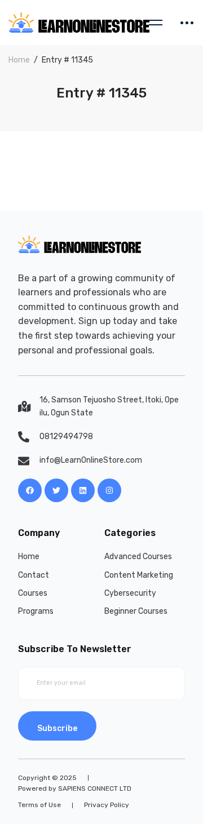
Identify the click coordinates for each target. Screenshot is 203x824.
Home (19, 60)
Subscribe (57, 728)
